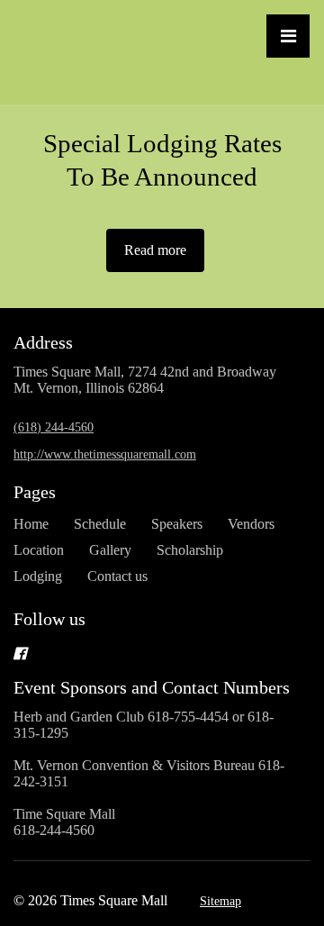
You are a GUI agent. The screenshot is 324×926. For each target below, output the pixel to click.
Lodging (38, 576)
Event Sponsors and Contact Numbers (152, 687)
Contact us (117, 576)
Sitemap (220, 901)
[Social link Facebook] (140, 653)
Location (39, 550)
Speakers (176, 523)
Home (31, 523)
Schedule (100, 523)
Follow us (50, 619)
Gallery (110, 550)
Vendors (251, 523)
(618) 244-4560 (54, 427)
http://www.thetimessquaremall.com (105, 454)
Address (43, 342)
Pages (35, 492)
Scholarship (190, 550)
